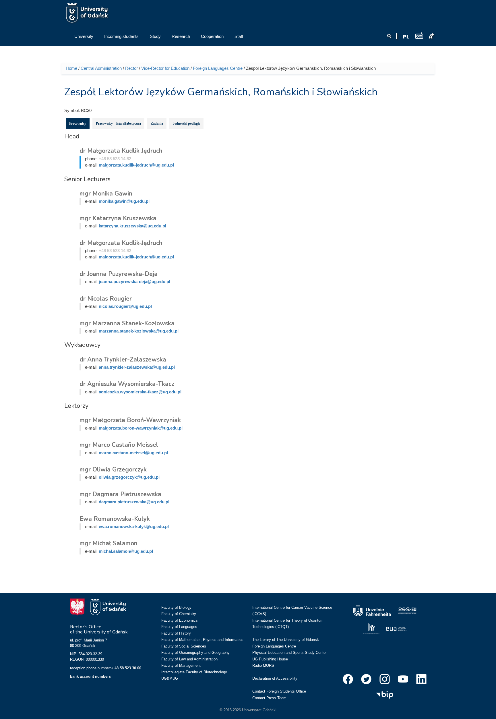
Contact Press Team (269, 698)
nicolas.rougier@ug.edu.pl (125, 306)
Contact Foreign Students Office (279, 691)
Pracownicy (77, 123)
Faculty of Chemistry (178, 614)
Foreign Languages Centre (218, 68)
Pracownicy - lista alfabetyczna (118, 123)
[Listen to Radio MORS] (419, 35)
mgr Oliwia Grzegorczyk (113, 469)
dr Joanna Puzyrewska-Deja (119, 274)
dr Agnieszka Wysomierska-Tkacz (127, 384)
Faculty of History (176, 633)
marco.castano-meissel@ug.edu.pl (133, 452)
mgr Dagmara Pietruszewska (120, 494)
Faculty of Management (181, 665)
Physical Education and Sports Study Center (289, 652)
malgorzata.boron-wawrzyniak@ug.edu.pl (141, 428)
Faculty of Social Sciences (183, 646)
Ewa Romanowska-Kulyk (115, 519)
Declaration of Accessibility (274, 678)
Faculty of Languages (179, 627)
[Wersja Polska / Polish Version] (406, 36)
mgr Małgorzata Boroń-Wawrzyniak (130, 420)
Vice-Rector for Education (165, 68)
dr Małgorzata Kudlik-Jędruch (121, 151)
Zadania (157, 123)
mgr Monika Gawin (106, 194)
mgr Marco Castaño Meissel (119, 445)
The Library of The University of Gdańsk (285, 639)
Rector (131, 68)
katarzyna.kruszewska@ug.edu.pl (132, 225)
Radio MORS (263, 665)
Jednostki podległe (186, 123)
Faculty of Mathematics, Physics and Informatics (202, 639)
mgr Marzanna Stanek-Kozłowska (127, 323)
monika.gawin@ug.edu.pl (124, 201)
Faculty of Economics (179, 620)
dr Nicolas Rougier (106, 299)
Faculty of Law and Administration (189, 659)
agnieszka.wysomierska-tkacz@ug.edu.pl (140, 391)
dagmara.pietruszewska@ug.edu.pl (134, 501)
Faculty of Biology (176, 607)
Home (71, 68)
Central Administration (101, 68)
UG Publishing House (270, 659)
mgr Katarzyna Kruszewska (118, 218)
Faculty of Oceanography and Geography (195, 652)
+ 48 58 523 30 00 (126, 668)
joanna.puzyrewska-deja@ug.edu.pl (134, 281)
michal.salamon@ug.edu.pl (126, 551)
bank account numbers (90, 676)
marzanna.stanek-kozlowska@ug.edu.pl (139, 330)
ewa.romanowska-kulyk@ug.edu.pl (134, 526)
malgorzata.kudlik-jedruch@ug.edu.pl (136, 165)
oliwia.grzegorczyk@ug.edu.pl (129, 477)
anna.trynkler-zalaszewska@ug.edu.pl (137, 367)
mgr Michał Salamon (108, 543)
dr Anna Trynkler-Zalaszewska (123, 359)
